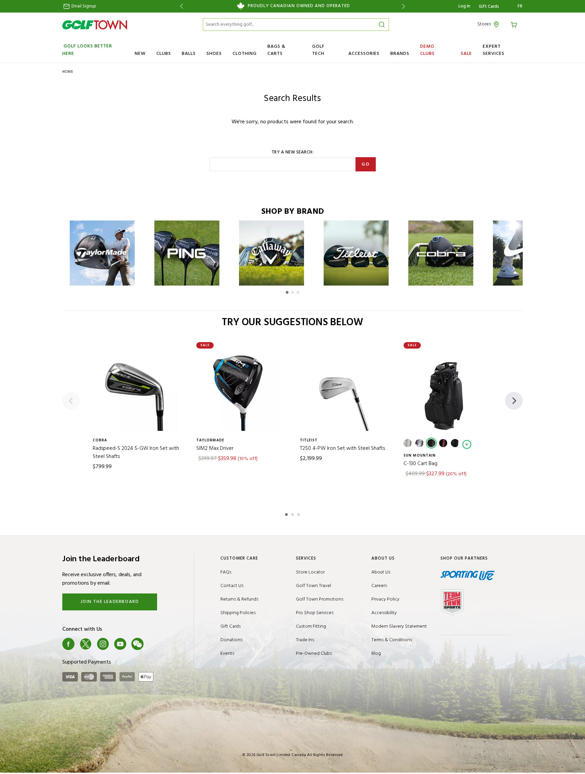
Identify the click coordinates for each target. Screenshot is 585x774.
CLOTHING (245, 54)
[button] (287, 292)
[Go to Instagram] (103, 644)
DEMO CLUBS (427, 50)
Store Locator (310, 572)
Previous (180, 6)
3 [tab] (299, 513)
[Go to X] (86, 644)
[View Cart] (515, 24)
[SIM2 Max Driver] (241, 390)
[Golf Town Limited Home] (94, 25)
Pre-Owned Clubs (314, 653)
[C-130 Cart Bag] (448, 390)
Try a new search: (293, 152)
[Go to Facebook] (68, 644)
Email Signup (83, 6)
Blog (376, 653)
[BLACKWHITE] (455, 443)
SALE (466, 54)
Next (405, 6)
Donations (231, 640)
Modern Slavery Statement (399, 626)
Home (67, 72)
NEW (140, 54)
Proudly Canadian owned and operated (299, 6)
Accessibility (384, 613)
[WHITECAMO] (419, 443)
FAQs (225, 572)
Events (227, 653)
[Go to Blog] (155, 644)
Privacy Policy (385, 599)
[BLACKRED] (443, 443)
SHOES (214, 54)
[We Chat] (137, 644)
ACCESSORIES (364, 54)
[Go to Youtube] (120, 644)
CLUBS (163, 54)
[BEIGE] (407, 443)
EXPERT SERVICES (493, 50)
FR (520, 6)
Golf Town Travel (313, 586)
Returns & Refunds (239, 599)
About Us (380, 572)
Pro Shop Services (314, 613)
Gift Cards (489, 6)
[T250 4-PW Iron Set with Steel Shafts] (344, 390)
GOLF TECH (318, 50)
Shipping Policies (238, 613)
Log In (464, 6)
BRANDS (399, 54)
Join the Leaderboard (110, 601)
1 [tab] (287, 513)
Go (365, 164)
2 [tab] (293, 513)
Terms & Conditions (391, 640)
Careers (379, 586)
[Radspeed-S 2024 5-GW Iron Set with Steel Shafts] (137, 390)
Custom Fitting (311, 626)
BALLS (189, 54)
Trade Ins (305, 640)
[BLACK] (431, 443)
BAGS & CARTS (276, 50)
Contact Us (231, 586)
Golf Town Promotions (319, 599)
